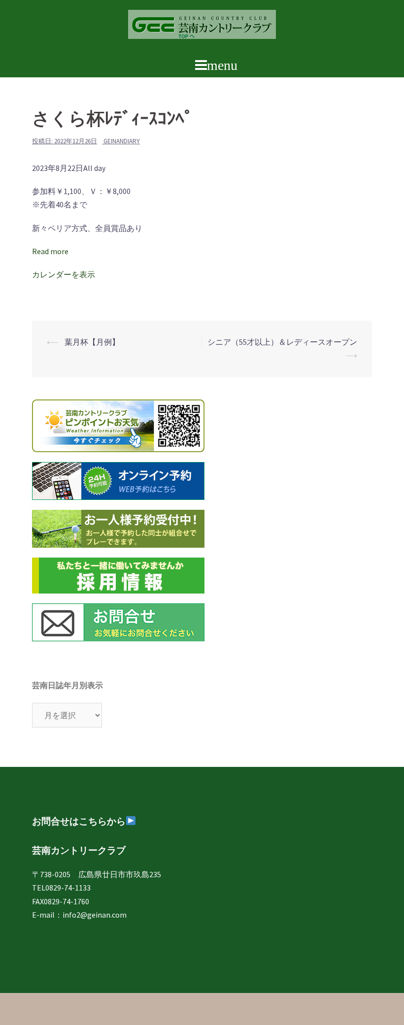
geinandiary (121, 141)
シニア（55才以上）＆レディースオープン (282, 342)
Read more (50, 251)
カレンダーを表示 (63, 274)
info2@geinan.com (95, 915)
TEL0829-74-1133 (61, 888)
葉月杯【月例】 (91, 342)
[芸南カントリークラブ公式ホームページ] (202, 27)
